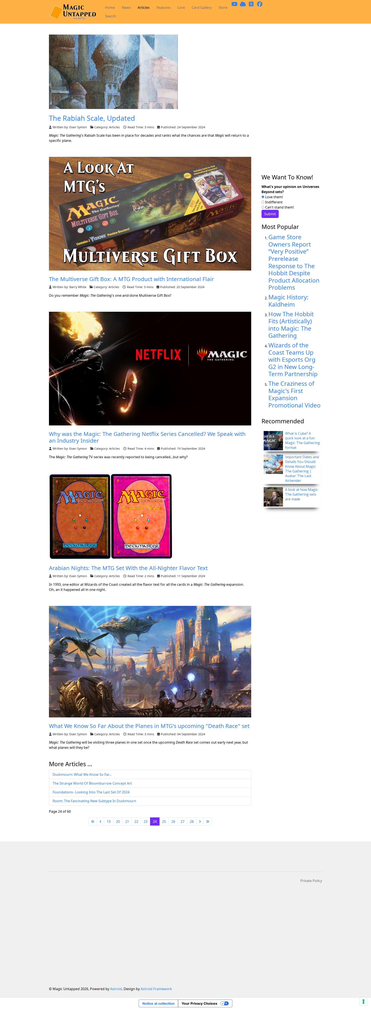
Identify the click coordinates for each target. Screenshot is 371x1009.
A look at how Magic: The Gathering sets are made (301, 494)
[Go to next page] (200, 821)
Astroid (116, 988)
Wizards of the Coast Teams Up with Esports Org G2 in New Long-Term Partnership (293, 359)
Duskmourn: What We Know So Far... (82, 774)
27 (182, 821)
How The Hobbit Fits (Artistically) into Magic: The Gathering (291, 325)
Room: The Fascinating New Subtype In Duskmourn (94, 801)
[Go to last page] (207, 821)
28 (192, 821)
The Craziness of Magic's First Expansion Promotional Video (294, 394)
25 (164, 821)
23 (145, 821)
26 (173, 821)
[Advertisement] (292, 104)
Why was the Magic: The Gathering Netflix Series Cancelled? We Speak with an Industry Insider (147, 437)
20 (118, 821)
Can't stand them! (279, 207)
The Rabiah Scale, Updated (92, 118)
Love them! (273, 197)
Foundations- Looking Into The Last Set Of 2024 (91, 792)
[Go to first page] (92, 821)
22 (136, 821)
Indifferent (273, 202)
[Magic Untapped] (72, 12)
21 (127, 821)
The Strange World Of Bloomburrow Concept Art (92, 783)
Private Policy (311, 880)
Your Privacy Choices (199, 1003)
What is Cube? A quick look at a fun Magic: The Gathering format (302, 440)
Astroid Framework (156, 988)
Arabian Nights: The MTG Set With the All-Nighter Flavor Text (128, 568)
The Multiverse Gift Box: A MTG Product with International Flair (131, 279)
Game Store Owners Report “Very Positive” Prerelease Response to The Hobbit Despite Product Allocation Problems (293, 262)
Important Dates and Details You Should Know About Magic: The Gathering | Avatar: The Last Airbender (302, 469)
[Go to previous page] (100, 821)
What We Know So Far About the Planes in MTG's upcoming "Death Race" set (149, 726)
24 (155, 821)
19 (109, 821)
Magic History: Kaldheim (288, 300)
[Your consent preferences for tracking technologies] (363, 1001)
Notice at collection (158, 1003)
